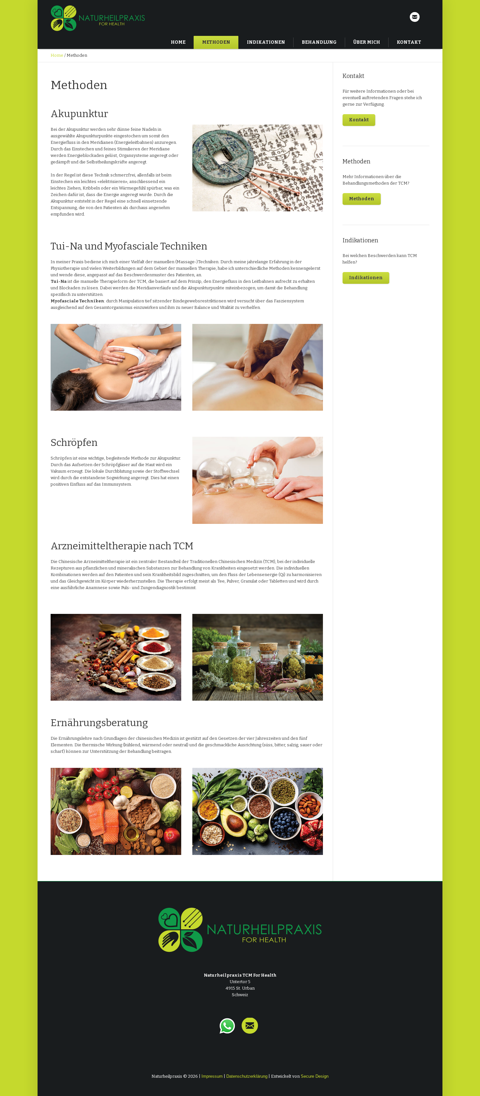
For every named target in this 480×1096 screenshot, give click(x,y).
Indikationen (366, 278)
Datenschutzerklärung (246, 1076)
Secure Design (314, 1076)
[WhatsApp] (227, 1030)
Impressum (212, 1076)
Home (57, 55)
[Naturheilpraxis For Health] (240, 929)
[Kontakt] (415, 17)
